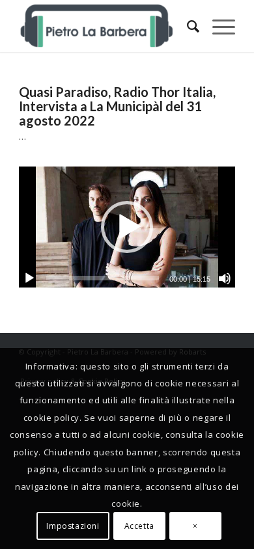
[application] (127, 227)
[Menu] (217, 26)
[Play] (29, 278)
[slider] (102, 278)
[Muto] (224, 278)
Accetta (139, 525)
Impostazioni (72, 525)
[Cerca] (186, 26)
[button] (127, 227)
